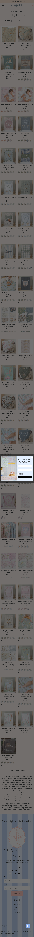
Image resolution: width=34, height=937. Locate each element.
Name (19, 464)
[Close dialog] (32, 457)
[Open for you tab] (28, 926)
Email (18, 468)
